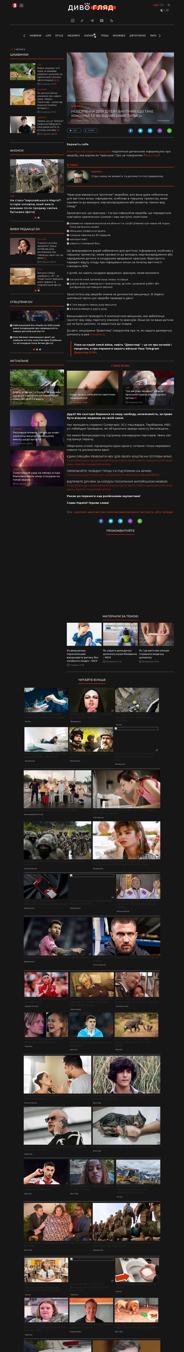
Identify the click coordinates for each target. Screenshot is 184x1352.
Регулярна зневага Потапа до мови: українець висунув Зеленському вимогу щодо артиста (36, 436)
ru (162, 5)
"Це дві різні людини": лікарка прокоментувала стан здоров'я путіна (145, 394)
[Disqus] (120, 576)
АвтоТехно (138, 35)
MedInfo (74, 35)
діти (158, 512)
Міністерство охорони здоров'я (89, 151)
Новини (35, 35)
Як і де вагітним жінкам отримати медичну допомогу (154, 654)
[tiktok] (82, 20)
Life (48, 35)
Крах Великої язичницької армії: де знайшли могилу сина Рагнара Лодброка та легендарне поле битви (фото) (37, 340)
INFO (153, 35)
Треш (105, 35)
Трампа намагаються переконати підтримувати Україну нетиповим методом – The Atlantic (49, 276)
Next (159, 35)
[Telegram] (92, 20)
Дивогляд (152, 155)
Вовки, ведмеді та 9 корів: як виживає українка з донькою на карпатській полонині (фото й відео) (49, 74)
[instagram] (72, 20)
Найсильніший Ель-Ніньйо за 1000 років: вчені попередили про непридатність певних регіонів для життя (36, 328)
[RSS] (111, 20)
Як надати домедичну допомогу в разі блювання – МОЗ (120, 654)
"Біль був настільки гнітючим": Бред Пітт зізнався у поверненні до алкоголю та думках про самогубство (50, 249)
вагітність (147, 512)
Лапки (89, 35)
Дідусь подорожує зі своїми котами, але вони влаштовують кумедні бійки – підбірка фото (34, 204)
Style (59, 35)
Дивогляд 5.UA (85, 352)
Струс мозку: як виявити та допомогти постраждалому (127, 176)
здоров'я (80, 512)
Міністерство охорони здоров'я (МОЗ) (113, 512)
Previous (24, 35)
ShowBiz (119, 35)
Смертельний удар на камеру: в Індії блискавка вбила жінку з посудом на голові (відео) (36, 476)
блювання (97, 334)
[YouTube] (102, 20)
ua (155, 5)
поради (167, 512)
